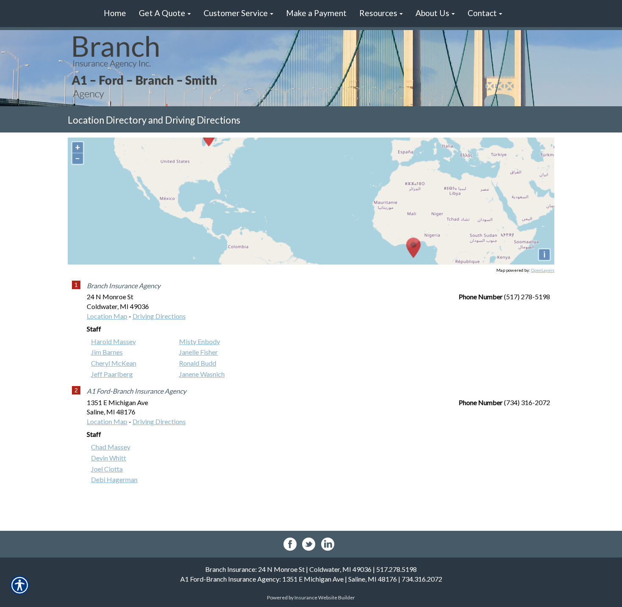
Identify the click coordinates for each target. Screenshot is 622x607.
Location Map (107, 316)
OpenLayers (542, 270)
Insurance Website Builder (324, 597)
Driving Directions (159, 316)
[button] (164, 13)
